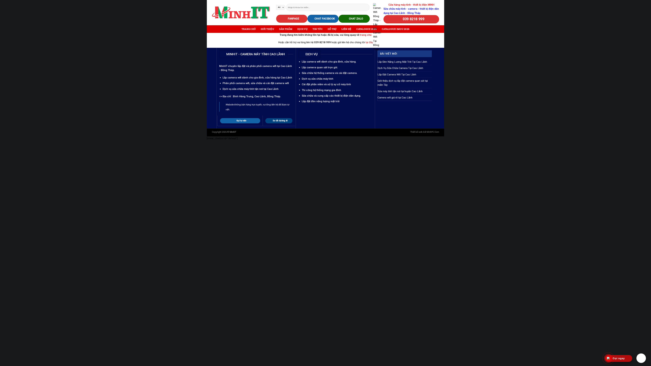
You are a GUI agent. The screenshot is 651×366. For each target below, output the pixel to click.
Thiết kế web (416, 132)
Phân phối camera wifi (236, 83)
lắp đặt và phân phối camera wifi (257, 66)
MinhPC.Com (433, 132)
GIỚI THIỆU (267, 28)
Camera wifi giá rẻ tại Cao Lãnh (395, 97)
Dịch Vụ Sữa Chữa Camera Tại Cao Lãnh (400, 68)
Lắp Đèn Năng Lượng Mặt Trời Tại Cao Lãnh (402, 61)
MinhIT (223, 66)
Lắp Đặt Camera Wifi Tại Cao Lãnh (397, 74)
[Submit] (366, 7)
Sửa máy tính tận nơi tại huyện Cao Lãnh (400, 91)
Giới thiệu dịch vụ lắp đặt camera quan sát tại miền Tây (403, 82)
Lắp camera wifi (232, 77)
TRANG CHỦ (249, 28)
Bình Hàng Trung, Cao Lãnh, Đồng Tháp (256, 96)
